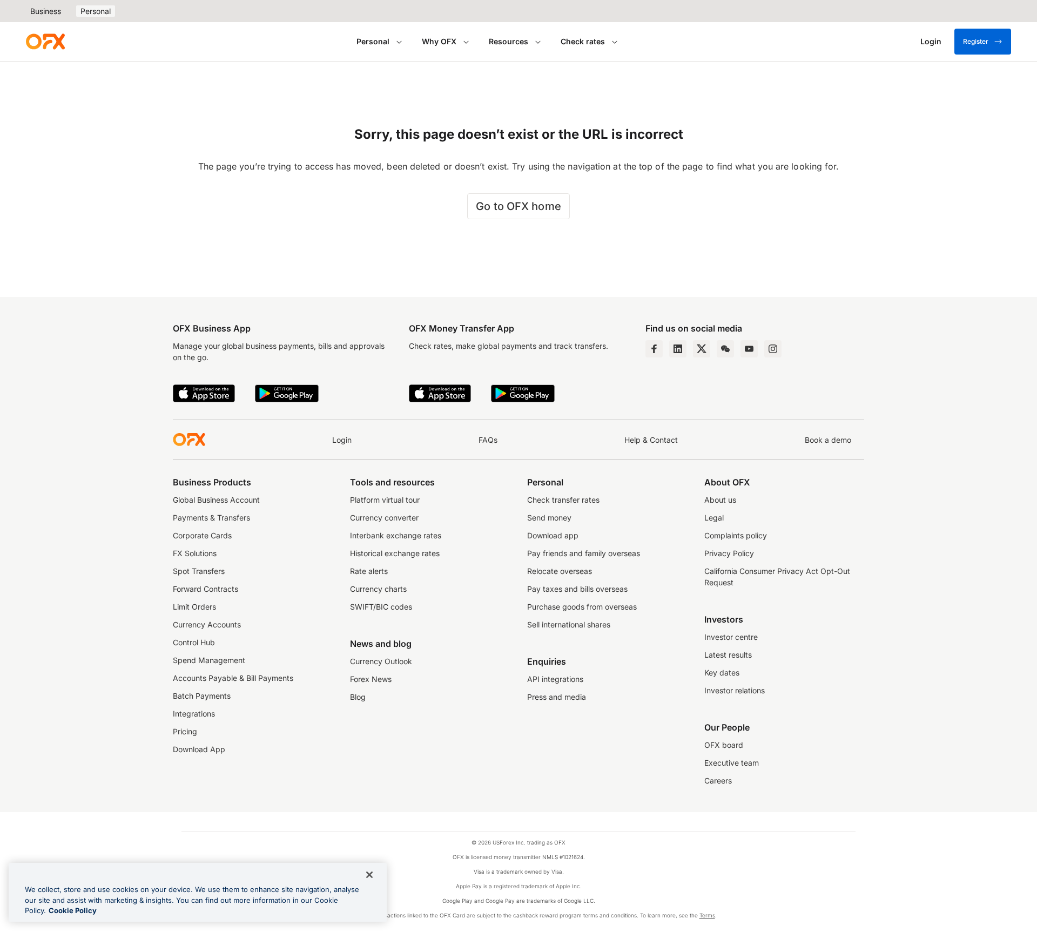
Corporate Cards (202, 535)
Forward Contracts (205, 588)
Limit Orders (194, 606)
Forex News (371, 679)
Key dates (721, 672)
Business (45, 11)
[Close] (369, 875)
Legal (714, 517)
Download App (199, 749)
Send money (549, 517)
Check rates (583, 41)
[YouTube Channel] (749, 348)
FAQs (488, 439)
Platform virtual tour (385, 499)
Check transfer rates (563, 499)
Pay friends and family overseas (583, 553)
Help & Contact (651, 439)
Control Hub (194, 642)
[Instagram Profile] (773, 348)
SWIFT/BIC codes (381, 606)
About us (720, 499)
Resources (508, 41)
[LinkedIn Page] (677, 348)
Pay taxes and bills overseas (577, 588)
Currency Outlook (381, 661)
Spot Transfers (199, 571)
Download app (552, 535)
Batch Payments (202, 695)
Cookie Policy (73, 910)
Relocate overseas (559, 571)
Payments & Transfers (211, 517)
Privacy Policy (729, 553)
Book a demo (828, 439)
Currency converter (384, 517)
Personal (95, 11)
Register (975, 41)
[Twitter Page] (701, 348)
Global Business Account (216, 499)
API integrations (555, 679)
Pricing (185, 731)
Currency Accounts (207, 624)
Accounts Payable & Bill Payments (233, 678)
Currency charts (378, 588)
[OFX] (45, 41)
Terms (707, 915)
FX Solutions (195, 553)
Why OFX (439, 41)
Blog (358, 696)
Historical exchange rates (395, 553)
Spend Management (209, 660)
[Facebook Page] (654, 348)
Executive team (731, 762)
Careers (718, 780)
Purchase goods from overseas (582, 606)
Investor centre (731, 636)
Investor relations (734, 690)
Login (342, 439)
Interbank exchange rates (395, 535)
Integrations (194, 713)
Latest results (728, 654)
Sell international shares (568, 624)
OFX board (723, 744)
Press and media (556, 696)
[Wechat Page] (725, 348)
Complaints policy (735, 535)
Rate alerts (369, 571)
